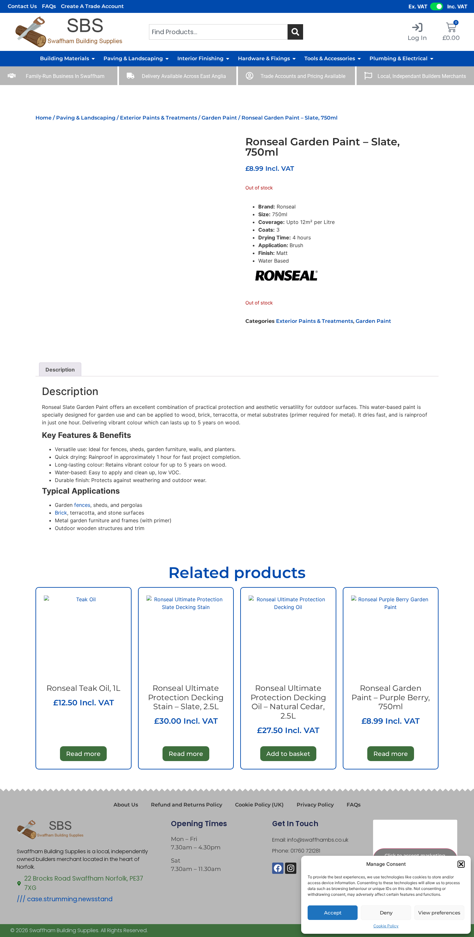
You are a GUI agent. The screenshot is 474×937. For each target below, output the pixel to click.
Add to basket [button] (288, 754)
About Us (126, 805)
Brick (61, 512)
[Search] (295, 32)
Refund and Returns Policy (186, 805)
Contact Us (22, 6)
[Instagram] (290, 868)
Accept (332, 913)
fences (82, 505)
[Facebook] (277, 868)
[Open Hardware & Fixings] (294, 59)
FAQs (49, 6)
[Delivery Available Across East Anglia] (130, 76)
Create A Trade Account (92, 6)
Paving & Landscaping (85, 118)
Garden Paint (219, 118)
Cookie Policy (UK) (259, 805)
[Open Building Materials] (93, 59)
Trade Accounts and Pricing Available (303, 76)
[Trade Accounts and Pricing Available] (249, 76)
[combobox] (218, 32)
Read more (83, 754)
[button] (461, 864)
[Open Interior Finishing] (227, 59)
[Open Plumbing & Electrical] (431, 59)
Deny (386, 913)
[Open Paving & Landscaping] (167, 59)
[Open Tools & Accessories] (359, 59)
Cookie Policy (386, 925)
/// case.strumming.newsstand (65, 899)
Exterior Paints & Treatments (158, 118)
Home (43, 118)
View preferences (439, 913)
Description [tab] (60, 369)
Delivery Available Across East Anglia (184, 76)
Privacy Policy (315, 805)
